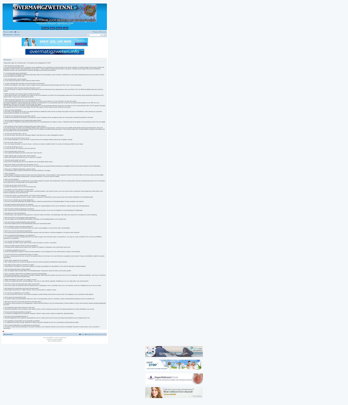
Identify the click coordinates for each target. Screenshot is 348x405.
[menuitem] (12, 32)
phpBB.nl (60, 339)
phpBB (49, 337)
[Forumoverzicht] (55, 13)
